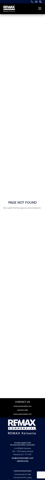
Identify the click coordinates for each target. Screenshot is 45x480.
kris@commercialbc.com (22, 458)
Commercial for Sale (22, 474)
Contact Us (22, 401)
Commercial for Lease (23, 477)
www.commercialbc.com (23, 414)
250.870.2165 (22, 410)
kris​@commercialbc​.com (23, 406)
